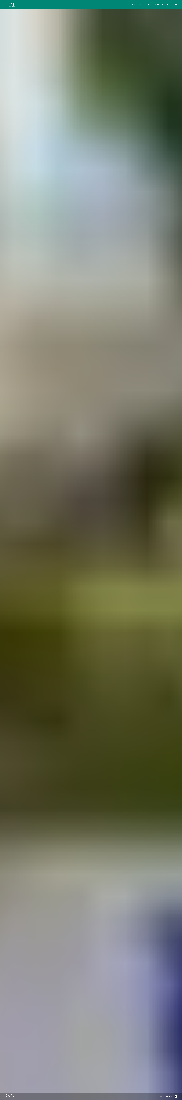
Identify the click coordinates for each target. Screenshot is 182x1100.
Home (126, 4)
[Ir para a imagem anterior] (7, 1096)
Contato (148, 4)
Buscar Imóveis (137, 4)
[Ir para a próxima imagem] (11, 1096)
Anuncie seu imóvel (161, 4)
